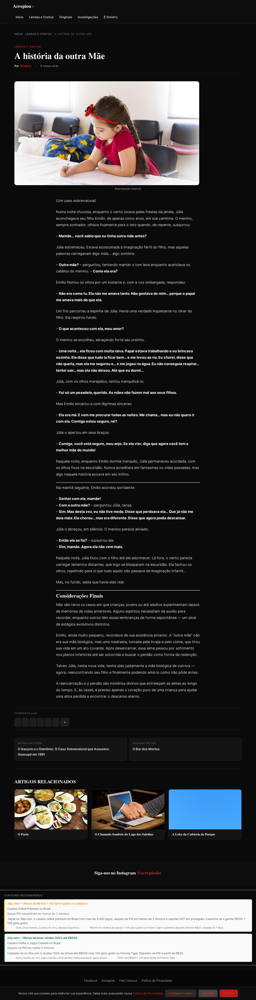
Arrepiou (25, 66)
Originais (65, 17)
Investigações (88, 17)
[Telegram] (55, 722)
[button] (64, 722)
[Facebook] (17, 722)
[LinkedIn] (40, 722)
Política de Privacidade (157, 980)
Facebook (91, 980)
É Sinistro (111, 17)
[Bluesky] (33, 722)
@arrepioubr (149, 873)
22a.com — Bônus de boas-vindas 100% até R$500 (42, 937)
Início (19, 17)
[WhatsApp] (48, 722)
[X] (25, 722)
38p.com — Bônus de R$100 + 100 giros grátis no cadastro (47, 903)
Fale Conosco (128, 980)
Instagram (108, 980)
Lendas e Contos (41, 17)
